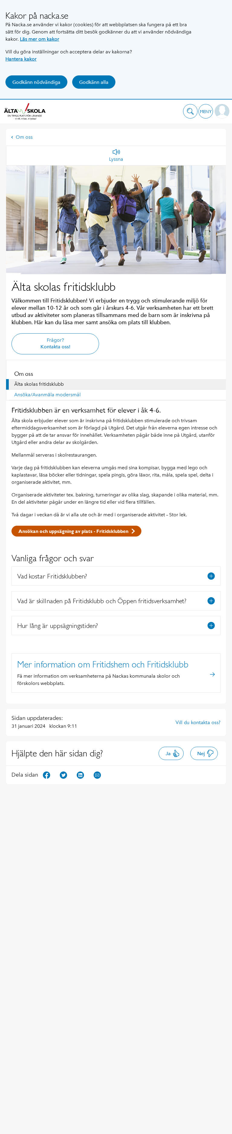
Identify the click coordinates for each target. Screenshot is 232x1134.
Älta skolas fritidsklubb (39, 384)
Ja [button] (168, 753)
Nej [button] (201, 753)
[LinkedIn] (80, 774)
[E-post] (97, 774)
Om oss (24, 137)
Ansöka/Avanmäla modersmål (47, 395)
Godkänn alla (93, 82)
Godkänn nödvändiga (36, 82)
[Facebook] (46, 774)
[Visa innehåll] (211, 576)
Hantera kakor (21, 59)
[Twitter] (63, 774)
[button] (190, 111)
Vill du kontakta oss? (198, 722)
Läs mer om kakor (39, 39)
